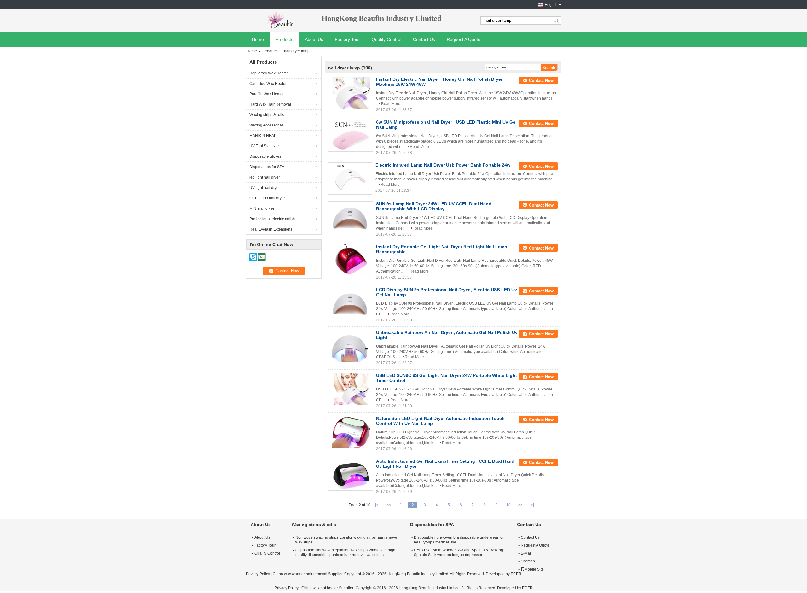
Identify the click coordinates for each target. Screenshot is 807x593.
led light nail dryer (264, 177)
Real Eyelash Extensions (270, 229)
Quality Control (386, 39)
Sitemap (528, 561)
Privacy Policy (258, 574)
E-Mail (526, 553)
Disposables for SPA (266, 167)
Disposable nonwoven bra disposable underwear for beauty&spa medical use (459, 539)
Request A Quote (463, 39)
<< (388, 505)
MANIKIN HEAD (263, 135)
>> (520, 505)
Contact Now (541, 80)
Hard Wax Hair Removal (270, 104)
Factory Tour (347, 39)
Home (258, 39)
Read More (390, 104)
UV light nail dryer (264, 187)
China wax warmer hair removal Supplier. (308, 574)
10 (508, 505)
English (551, 5)
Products (284, 39)
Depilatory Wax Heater (268, 73)
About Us (314, 39)
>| (532, 505)
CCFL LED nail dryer (267, 198)
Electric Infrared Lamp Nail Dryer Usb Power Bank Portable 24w (442, 164)
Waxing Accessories (266, 125)
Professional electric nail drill (274, 219)
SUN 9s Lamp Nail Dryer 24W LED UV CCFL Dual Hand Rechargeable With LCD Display (433, 206)
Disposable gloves (265, 156)
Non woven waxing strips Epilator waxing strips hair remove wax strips (346, 539)
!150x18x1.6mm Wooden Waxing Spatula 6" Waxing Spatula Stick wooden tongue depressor (458, 552)
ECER (516, 574)
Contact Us (424, 39)
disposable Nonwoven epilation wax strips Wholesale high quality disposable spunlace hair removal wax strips (345, 552)
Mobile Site (534, 569)
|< (376, 505)
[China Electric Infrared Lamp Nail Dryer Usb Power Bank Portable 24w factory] (350, 178)
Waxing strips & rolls (266, 115)
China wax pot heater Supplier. (328, 588)
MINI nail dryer (261, 208)
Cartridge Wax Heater (268, 83)
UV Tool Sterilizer (264, 146)
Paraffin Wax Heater (266, 94)
